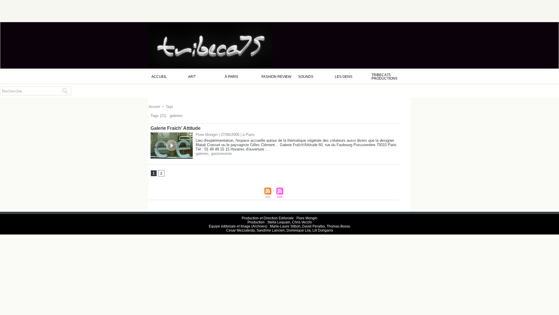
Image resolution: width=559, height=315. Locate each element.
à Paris (231, 77)
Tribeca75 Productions (384, 76)
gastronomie (221, 153)
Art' (192, 77)
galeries (202, 153)
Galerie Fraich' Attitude (176, 128)
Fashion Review (276, 77)
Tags (169, 107)
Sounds (305, 77)
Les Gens (343, 77)
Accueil (159, 77)
